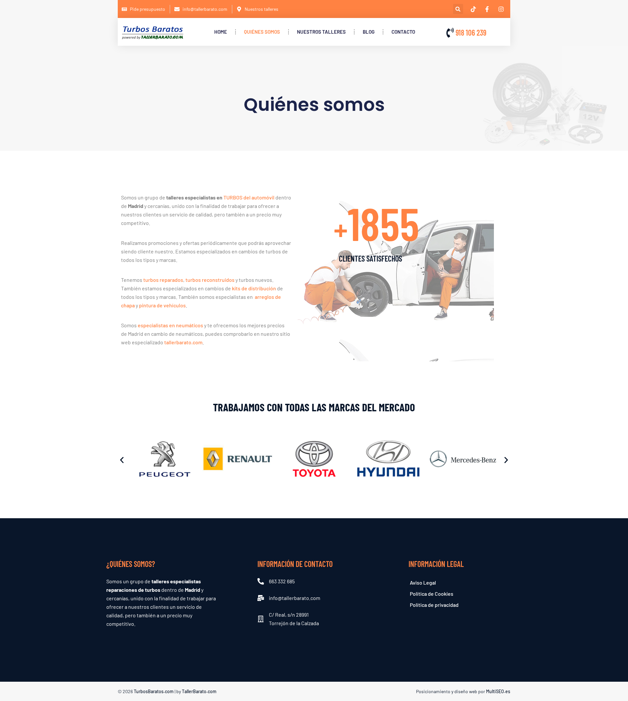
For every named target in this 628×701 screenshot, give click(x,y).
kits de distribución (254, 288)
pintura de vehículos (162, 305)
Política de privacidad (434, 605)
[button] (458, 9)
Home (220, 32)
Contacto (403, 32)
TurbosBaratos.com (154, 691)
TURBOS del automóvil (248, 197)
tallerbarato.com (183, 342)
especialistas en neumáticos (170, 325)
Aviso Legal (423, 582)
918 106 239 (471, 32)
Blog (369, 32)
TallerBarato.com (199, 691)
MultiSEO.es (498, 691)
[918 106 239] (450, 33)
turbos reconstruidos (210, 280)
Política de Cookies (431, 593)
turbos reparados (163, 280)
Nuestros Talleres (321, 32)
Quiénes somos (262, 32)
